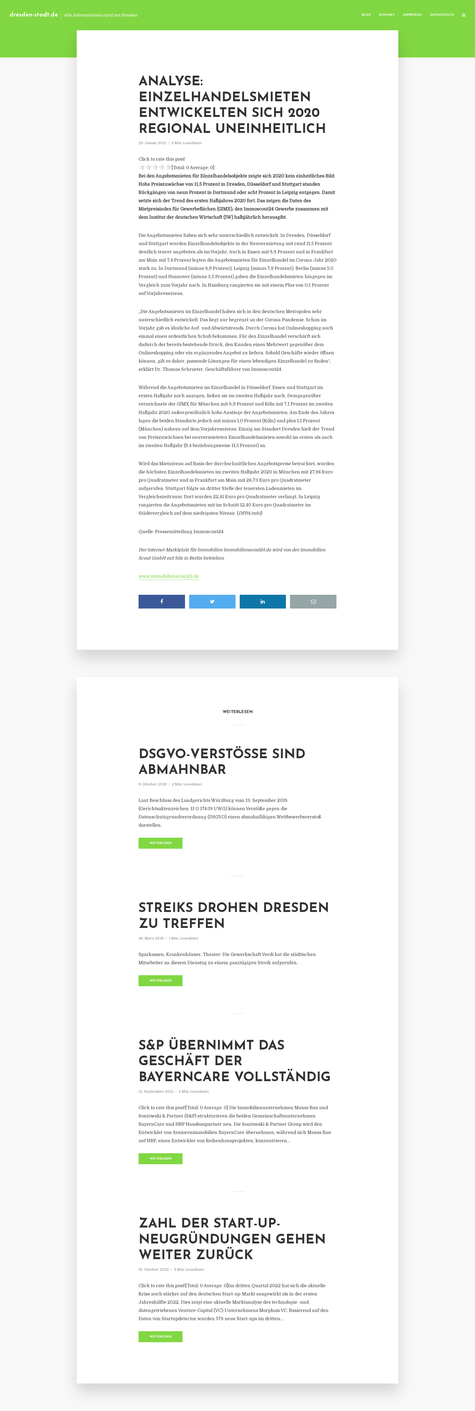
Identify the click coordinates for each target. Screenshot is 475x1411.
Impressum (412, 15)
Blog (366, 15)
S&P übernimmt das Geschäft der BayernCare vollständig (235, 1062)
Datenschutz (442, 15)
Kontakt (387, 15)
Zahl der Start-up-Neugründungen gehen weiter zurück (232, 1240)
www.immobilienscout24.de (169, 576)
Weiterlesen (161, 843)
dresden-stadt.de (34, 15)
